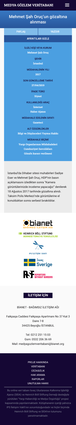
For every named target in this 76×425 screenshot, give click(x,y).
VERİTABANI (38, 366)
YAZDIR (55, 31)
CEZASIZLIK (38, 370)
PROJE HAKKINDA (38, 362)
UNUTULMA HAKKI (38, 383)
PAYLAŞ (20, 31)
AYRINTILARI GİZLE (38, 38)
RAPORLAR (38, 379)
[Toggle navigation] (67, 5)
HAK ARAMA (38, 375)
